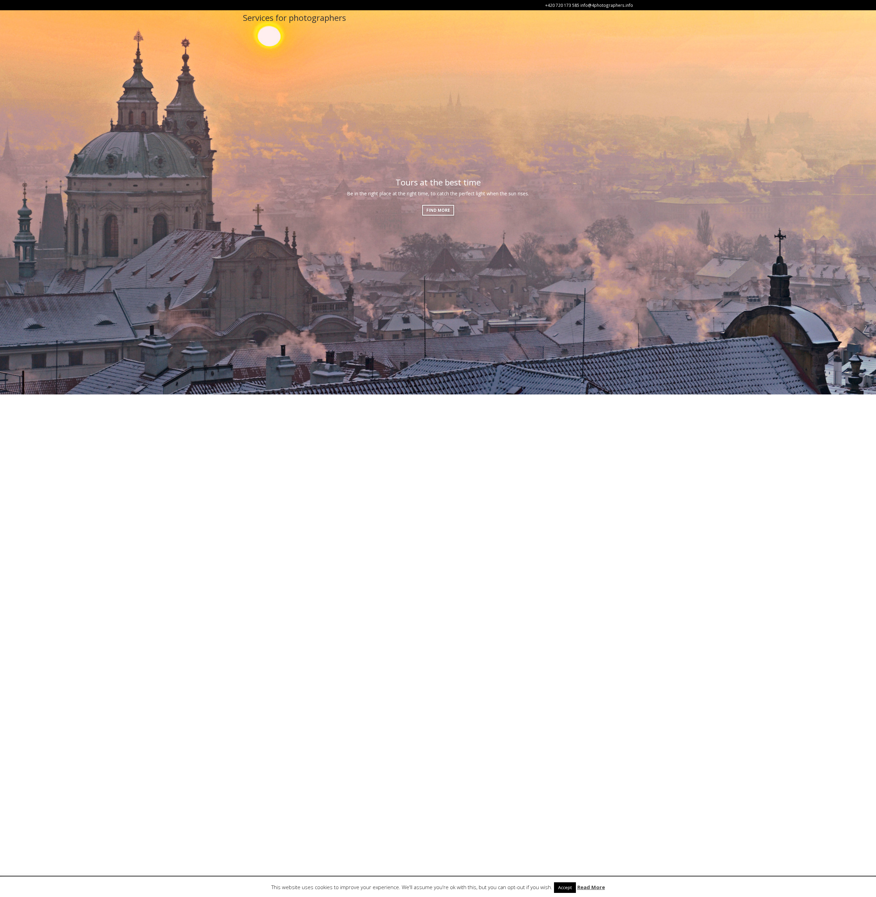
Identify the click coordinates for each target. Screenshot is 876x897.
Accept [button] (565, 887)
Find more (438, 210)
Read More (591, 887)
